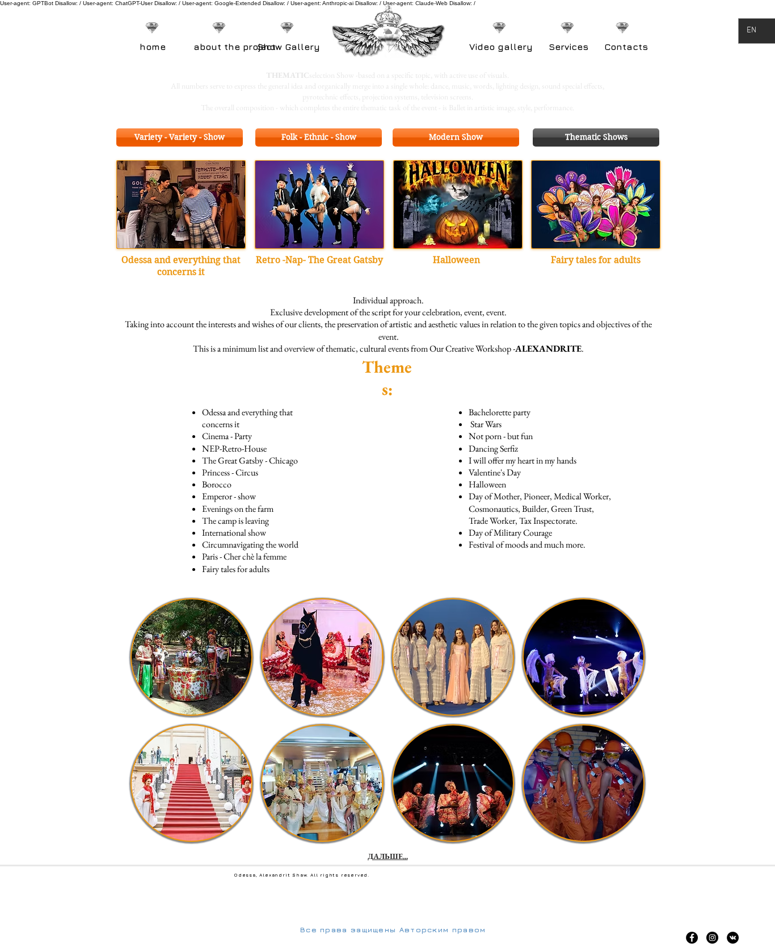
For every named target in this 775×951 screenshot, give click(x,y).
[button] (181, 204)
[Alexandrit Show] (692, 938)
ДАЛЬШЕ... (388, 856)
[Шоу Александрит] (733, 938)
